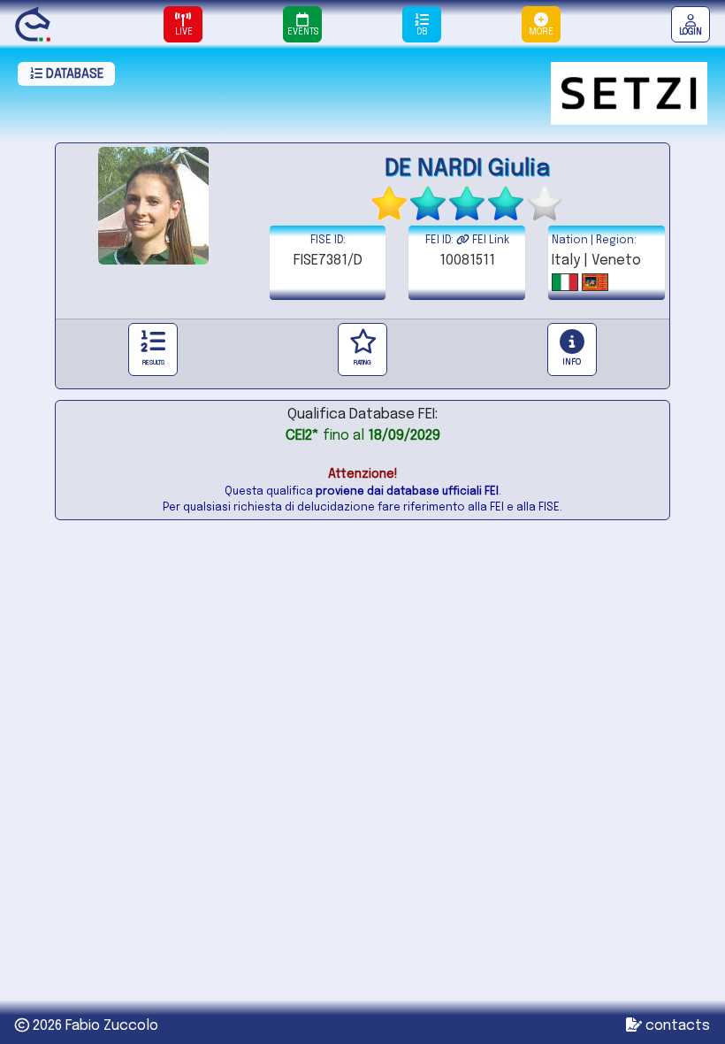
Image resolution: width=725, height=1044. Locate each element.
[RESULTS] (153, 349)
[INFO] (572, 349)
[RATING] (362, 349)
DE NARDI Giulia (467, 168)
